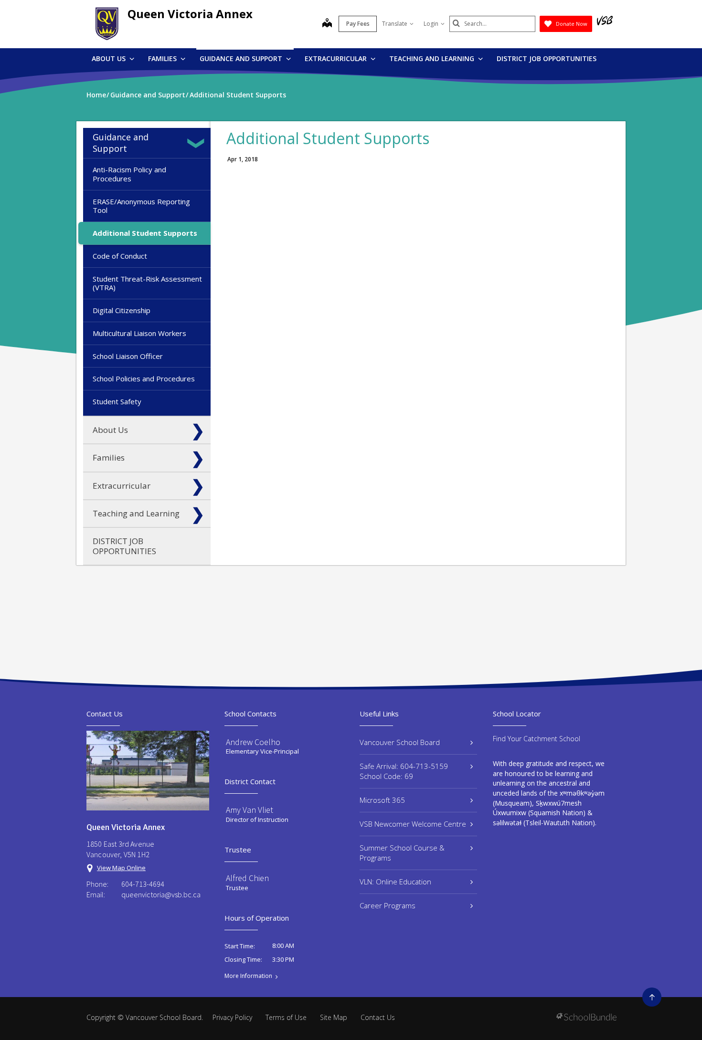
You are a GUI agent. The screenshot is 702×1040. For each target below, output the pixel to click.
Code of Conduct (120, 256)
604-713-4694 (142, 884)
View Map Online (121, 867)
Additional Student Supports (145, 233)
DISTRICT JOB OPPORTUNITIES (546, 58)
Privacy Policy (232, 1017)
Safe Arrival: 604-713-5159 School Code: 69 (404, 771)
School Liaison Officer (128, 356)
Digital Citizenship (121, 310)
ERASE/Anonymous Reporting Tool (141, 206)
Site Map (333, 1017)
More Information (248, 976)
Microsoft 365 (382, 800)
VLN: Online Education (395, 881)
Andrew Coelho (253, 741)
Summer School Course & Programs (402, 852)
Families (163, 58)
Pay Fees (358, 24)
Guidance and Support (242, 58)
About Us (110, 58)
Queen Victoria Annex (190, 13)
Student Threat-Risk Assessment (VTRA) (147, 283)
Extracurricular (337, 58)
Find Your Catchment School (536, 738)
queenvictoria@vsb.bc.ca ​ (161, 894)
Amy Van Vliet (249, 809)
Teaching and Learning (432, 58)
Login (431, 24)
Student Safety (117, 401)
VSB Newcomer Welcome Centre (413, 824)
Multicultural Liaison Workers (139, 333)
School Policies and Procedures (144, 378)
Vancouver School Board (400, 742)
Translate (394, 24)
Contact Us (378, 1017)
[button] (198, 143)
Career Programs (387, 905)
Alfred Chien (247, 877)
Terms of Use (286, 1017)
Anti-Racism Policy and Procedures (129, 174)
